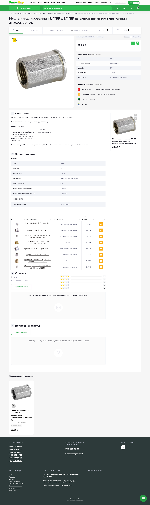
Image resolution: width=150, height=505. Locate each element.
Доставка (33, 2)
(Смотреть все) (96, 54)
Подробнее (97, 84)
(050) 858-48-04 (72, 449)
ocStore (79, 499)
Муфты (75, 13)
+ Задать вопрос (21, 332)
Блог (58, 2)
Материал (61, 219)
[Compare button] (137, 43)
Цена (84, 219)
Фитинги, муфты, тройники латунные (59, 13)
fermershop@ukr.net (74, 454)
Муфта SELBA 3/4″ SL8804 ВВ (37, 230)
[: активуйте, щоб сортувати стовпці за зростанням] (54, 219)
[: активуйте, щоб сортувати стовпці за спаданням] (17, 219)
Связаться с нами (14, 488)
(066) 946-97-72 (15, 455)
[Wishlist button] (133, 43)
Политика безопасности (16, 483)
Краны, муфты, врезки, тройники (35, 13)
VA (102, 37)
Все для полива (18, 13)
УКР (131, 3)
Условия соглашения (15, 486)
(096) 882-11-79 (15, 449)
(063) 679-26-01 (15, 458)
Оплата (40, 2)
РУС (136, 3)
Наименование (30, 219)
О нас (63, 2)
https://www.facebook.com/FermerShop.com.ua (123, 447)
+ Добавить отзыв (21, 287)
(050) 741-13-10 (15, 452)
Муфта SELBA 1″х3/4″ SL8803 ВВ (37, 255)
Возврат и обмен (49, 2)
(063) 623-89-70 (15, 461)
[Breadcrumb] (10, 13)
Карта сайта (12, 490)
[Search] (110, 8)
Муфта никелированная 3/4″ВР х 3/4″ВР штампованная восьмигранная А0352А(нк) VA (21, 415)
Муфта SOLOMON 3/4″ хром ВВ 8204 (37, 249)
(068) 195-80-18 (15, 446)
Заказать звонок (120, 3)
